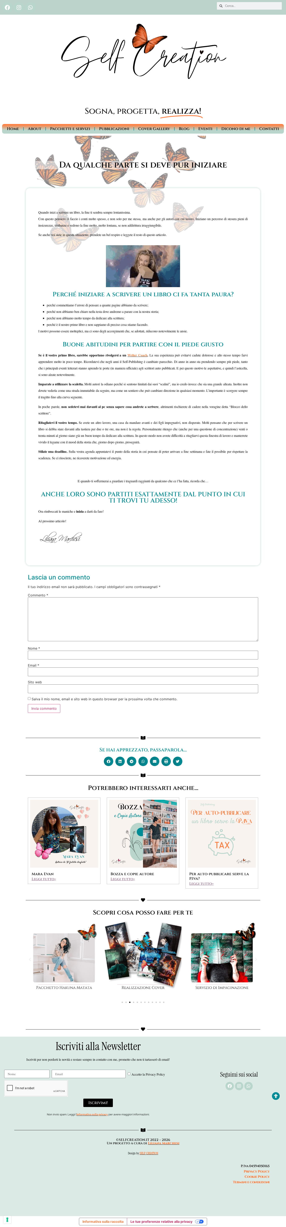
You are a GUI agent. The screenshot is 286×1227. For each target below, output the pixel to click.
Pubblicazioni (114, 129)
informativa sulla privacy (92, 1114)
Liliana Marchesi (163, 1143)
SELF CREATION (149, 1153)
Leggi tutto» (44, 879)
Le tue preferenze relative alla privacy (161, 1221)
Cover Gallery (154, 129)
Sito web (35, 682)
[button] (108, 761)
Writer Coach (137, 355)
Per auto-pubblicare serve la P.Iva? (219, 876)
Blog (184, 129)
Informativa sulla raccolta (103, 1221)
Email (33, 665)
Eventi (205, 129)
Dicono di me (235, 129)
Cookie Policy (257, 1176)
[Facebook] (7, 7)
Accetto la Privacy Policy (148, 1074)
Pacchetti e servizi (70, 129)
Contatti (269, 129)
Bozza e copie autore (132, 874)
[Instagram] (19, 7)
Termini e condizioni (251, 1182)
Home (13, 129)
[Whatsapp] (30, 7)
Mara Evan (43, 874)
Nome (34, 648)
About (34, 129)
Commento (38, 595)
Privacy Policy (257, 1171)
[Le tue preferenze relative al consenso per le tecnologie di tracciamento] (7, 1220)
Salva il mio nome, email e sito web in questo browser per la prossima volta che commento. (104, 699)
